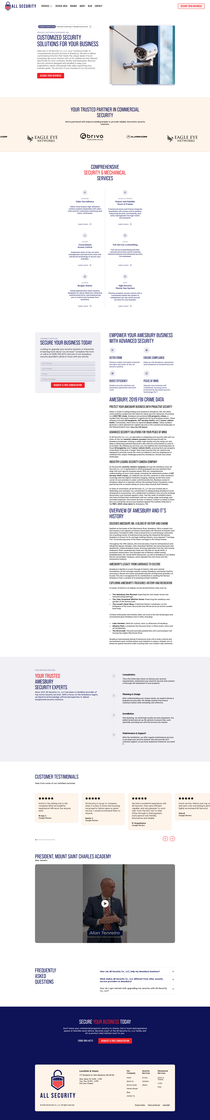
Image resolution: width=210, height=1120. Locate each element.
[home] (20, 6)
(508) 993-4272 (85, 1040)
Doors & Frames (161, 1079)
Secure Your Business (191, 6)
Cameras (145, 1081)
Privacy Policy (140, 1105)
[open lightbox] (105, 903)
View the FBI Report (139, 427)
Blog (90, 6)
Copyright (166, 1105)
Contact (98, 6)
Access (144, 1078)
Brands (73, 6)
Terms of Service (154, 1105)
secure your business (50, 75)
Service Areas (132, 1085)
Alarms (144, 1085)
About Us (130, 1081)
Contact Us (131, 1096)
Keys (159, 1087)
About (82, 6)
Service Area (61, 6)
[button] (47, 6)
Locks (160, 1083)
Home (129, 1078)
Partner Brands (132, 1089)
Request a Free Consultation (115, 1040)
